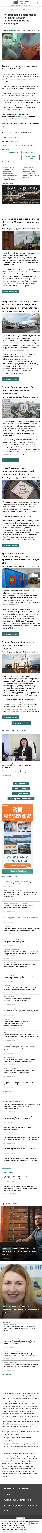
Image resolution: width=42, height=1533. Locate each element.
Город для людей (21, 794)
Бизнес (6, 878)
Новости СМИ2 (7, 184)
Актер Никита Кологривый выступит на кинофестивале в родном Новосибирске (10, 174)
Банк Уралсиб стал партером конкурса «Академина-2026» (18, 1128)
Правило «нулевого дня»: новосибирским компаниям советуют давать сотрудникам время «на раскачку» (20, 1342)
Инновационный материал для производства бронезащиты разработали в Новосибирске (21, 1011)
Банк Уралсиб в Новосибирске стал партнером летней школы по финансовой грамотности (21, 1138)
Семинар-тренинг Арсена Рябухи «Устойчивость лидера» (16, 1177)
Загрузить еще (21, 723)
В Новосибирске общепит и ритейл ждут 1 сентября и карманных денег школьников (20, 988)
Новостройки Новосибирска (21, 799)
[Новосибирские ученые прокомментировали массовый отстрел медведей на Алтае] (21, 489)
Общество (27, 10)
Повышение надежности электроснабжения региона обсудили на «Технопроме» (20, 1118)
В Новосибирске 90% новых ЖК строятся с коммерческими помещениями (17, 390)
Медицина (15, 10)
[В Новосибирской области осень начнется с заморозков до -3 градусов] (21, 663)
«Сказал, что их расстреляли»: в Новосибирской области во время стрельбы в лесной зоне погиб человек (22, 953)
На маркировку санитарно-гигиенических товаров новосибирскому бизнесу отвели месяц (19, 1048)
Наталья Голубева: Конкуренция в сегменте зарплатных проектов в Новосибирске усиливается (18, 765)
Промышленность (23, 1007)
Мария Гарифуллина (14, 229)
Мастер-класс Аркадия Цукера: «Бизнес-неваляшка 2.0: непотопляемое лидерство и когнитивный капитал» (20, 1188)
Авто (5, 996)
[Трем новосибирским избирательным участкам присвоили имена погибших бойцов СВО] (21, 578)
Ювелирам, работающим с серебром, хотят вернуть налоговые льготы (31, 173)
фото (8, 145)
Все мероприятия (7, 1198)
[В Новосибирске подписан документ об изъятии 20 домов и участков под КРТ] (21, 240)
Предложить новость (28, 152)
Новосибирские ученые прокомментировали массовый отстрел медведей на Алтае (18, 471)
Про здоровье (21, 784)
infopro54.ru (17, 1414)
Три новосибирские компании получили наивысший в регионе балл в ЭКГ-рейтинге (20, 1354)
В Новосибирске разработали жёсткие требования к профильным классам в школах (21, 1083)
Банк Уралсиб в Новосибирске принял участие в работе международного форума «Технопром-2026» (22, 1106)
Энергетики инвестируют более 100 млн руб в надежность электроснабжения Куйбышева (21, 1159)
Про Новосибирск (21, 789)
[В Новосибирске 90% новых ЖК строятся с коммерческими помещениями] (21, 408)
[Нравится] (3, 161)
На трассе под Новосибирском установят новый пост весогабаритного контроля (19, 1060)
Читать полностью (10, 291)
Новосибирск (13, 141)
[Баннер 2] (21, 194)
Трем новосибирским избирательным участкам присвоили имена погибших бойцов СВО (22, 929)
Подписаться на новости (31, 157)
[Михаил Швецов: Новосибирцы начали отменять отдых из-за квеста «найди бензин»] (21, 1233)
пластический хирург (25, 145)
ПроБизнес (12, 1043)
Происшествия (16, 949)
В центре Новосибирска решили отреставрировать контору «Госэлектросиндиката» (16, 1023)
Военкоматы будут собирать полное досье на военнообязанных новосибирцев (21, 1071)
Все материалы (6, 775)
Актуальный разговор (14, 731)
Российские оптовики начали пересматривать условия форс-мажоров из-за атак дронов (21, 1365)
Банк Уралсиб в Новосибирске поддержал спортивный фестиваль (19, 1149)
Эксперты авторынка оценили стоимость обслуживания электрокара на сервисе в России (22, 1035)
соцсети (14, 145)
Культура (6, 962)
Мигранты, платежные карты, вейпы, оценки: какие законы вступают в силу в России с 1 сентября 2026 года (21, 304)
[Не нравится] (9, 161)
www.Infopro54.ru (26, 1396)
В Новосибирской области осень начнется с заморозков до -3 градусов (18, 645)
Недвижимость (14, 903)
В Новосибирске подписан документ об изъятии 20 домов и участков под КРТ (20, 222)
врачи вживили (20, 116)
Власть (11, 878)
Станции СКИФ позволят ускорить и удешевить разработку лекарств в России (21, 977)
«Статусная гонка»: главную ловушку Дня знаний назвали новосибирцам (19, 965)
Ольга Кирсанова (13, 30)
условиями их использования (14, 1530)
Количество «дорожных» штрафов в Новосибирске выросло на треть (17, 999)
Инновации (12, 973)
